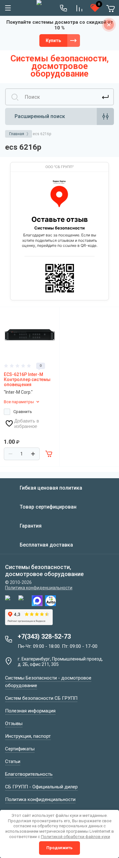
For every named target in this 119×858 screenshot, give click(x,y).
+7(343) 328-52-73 (44, 636)
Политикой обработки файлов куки (75, 836)
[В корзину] (49, 454)
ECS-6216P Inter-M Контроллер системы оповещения (27, 379)
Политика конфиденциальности (38, 587)
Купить (53, 40)
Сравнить (22, 411)
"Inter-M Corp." (18, 392)
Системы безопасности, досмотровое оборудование (59, 66)
